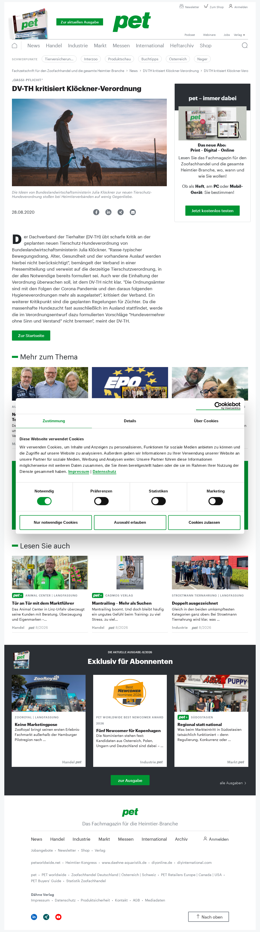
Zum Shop (217, 7)
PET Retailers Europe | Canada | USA (191, 874)
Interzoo (91, 59)
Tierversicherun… (59, 59)
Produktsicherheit (95, 900)
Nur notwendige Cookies (56, 522)
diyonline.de (162, 862)
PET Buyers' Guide (46, 881)
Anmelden (241, 7)
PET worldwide (54, 874)
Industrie (81, 838)
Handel (57, 838)
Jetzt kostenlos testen (212, 210)
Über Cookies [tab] (206, 421)
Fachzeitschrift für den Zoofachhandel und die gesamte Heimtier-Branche (68, 71)
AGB (136, 900)
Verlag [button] (238, 34)
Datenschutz (105, 471)
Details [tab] (130, 421)
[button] (96, 212)
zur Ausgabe (130, 780)
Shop (85, 850)
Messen (126, 838)
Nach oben (212, 916)
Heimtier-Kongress (81, 862)
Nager (202, 59)
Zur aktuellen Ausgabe (80, 22)
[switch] (101, 501)
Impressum (78, 471)
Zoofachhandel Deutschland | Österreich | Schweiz (113, 874)
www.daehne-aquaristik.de (124, 862)
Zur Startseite (31, 335)
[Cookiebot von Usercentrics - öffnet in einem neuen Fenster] (218, 406)
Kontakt (121, 900)
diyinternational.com (194, 862)
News (133, 71)
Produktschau (119, 59)
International (154, 838)
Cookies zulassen (204, 522)
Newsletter (192, 7)
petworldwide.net (45, 862)
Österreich (178, 59)
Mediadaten (155, 900)
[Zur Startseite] (130, 811)
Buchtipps (149, 59)
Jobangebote (42, 850)
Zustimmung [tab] (54, 421)
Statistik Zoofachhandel (86, 881)
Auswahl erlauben (130, 522)
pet (34, 874)
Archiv (181, 838)
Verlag (100, 850)
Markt (104, 838)
